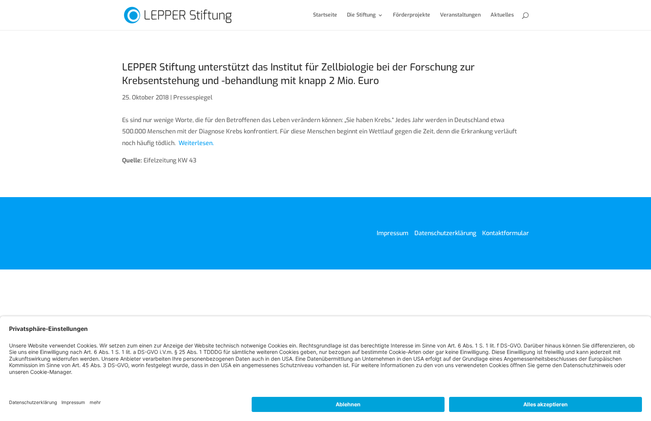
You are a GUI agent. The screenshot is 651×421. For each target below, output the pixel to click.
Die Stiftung (361, 15)
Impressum (392, 233)
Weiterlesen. (196, 143)
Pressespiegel (192, 97)
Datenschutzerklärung (445, 233)
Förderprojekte (411, 15)
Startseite (325, 15)
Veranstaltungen (460, 15)
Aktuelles (502, 15)
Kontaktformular (505, 233)
